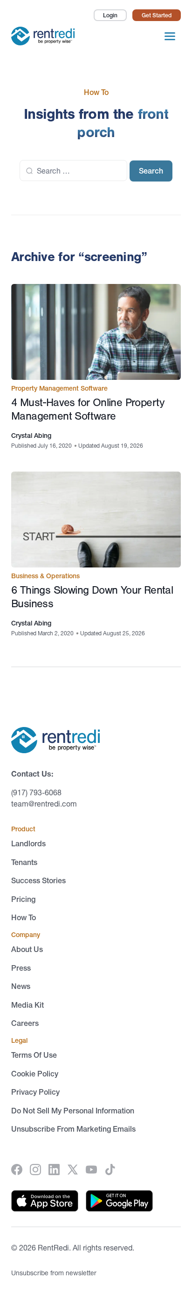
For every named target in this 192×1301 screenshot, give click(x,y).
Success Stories (38, 880)
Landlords (28, 843)
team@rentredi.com (44, 803)
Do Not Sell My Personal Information (72, 1110)
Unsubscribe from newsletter (53, 1273)
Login (110, 15)
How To (23, 917)
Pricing (23, 899)
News (20, 986)
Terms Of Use (34, 1055)
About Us (27, 949)
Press (21, 968)
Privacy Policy (35, 1092)
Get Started (156, 15)
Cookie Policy (34, 1073)
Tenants (24, 862)
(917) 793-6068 (36, 792)
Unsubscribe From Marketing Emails (73, 1129)
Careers (25, 1023)
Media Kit (27, 1005)
